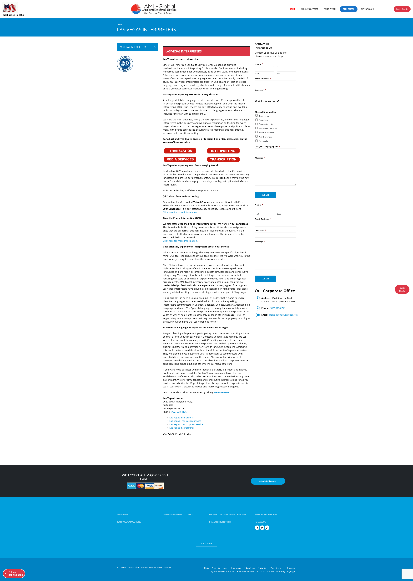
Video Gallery (276, 567)
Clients (263, 567)
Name (259, 64)
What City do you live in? (267, 101)
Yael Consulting (165, 567)
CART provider (265, 136)
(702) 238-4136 (179, 411)
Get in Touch (367, 9)
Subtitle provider (266, 132)
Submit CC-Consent (267, 481)
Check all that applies (265, 112)
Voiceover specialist (268, 128)
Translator (264, 120)
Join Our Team (220, 567)
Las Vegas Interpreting (181, 427)
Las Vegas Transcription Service (186, 424)
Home (292, 9)
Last (279, 73)
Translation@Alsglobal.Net (283, 314)
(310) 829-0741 (277, 308)
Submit (265, 195)
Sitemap (291, 567)
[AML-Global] (121, 8)
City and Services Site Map (222, 571)
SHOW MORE (206, 543)
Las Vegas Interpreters (181, 417)
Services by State (246, 571)
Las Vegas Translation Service (185, 420)
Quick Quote (402, 9)
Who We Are (330, 9)
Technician (264, 141)
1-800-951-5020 (222, 392)
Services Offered (309, 9)
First (257, 73)
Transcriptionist (266, 124)
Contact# (260, 89)
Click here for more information (180, 212)
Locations (250, 567)
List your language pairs (267, 146)
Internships (236, 567)
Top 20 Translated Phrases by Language (277, 571)
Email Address (263, 78)
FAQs (206, 567)
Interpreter (264, 115)
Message (260, 157)
